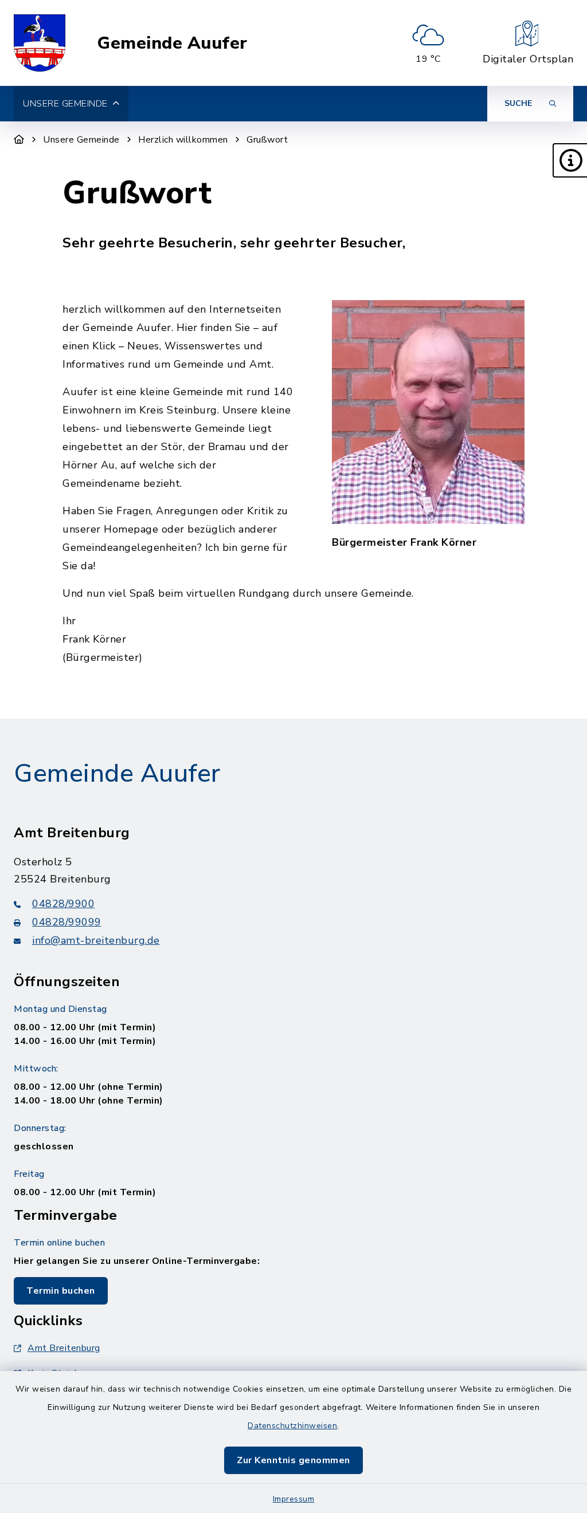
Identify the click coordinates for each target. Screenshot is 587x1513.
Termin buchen (60, 1291)
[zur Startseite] (39, 43)
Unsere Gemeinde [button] (65, 103)
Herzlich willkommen (183, 139)
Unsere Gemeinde (81, 139)
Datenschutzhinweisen (292, 1425)
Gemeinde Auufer (172, 43)
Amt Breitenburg (64, 1348)
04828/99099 (66, 922)
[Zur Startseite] (19, 140)
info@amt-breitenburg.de (96, 940)
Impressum (294, 1499)
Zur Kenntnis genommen (293, 1460)
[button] (570, 160)
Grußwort (267, 139)
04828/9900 (63, 904)
